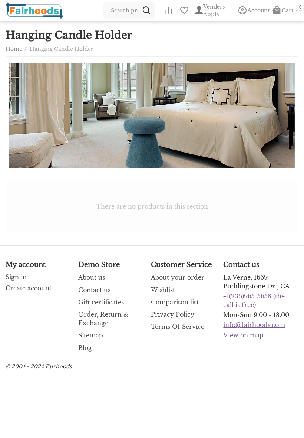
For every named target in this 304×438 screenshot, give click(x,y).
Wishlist (163, 290)
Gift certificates (101, 302)
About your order (177, 277)
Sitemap (90, 335)
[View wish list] (184, 10)
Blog (85, 348)
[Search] (146, 10)
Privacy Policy (172, 314)
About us (91, 277)
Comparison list (175, 302)
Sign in (16, 277)
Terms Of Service (177, 326)
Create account (29, 288)
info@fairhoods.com (254, 324)
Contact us (94, 290)
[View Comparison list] (169, 10)
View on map (243, 335)
